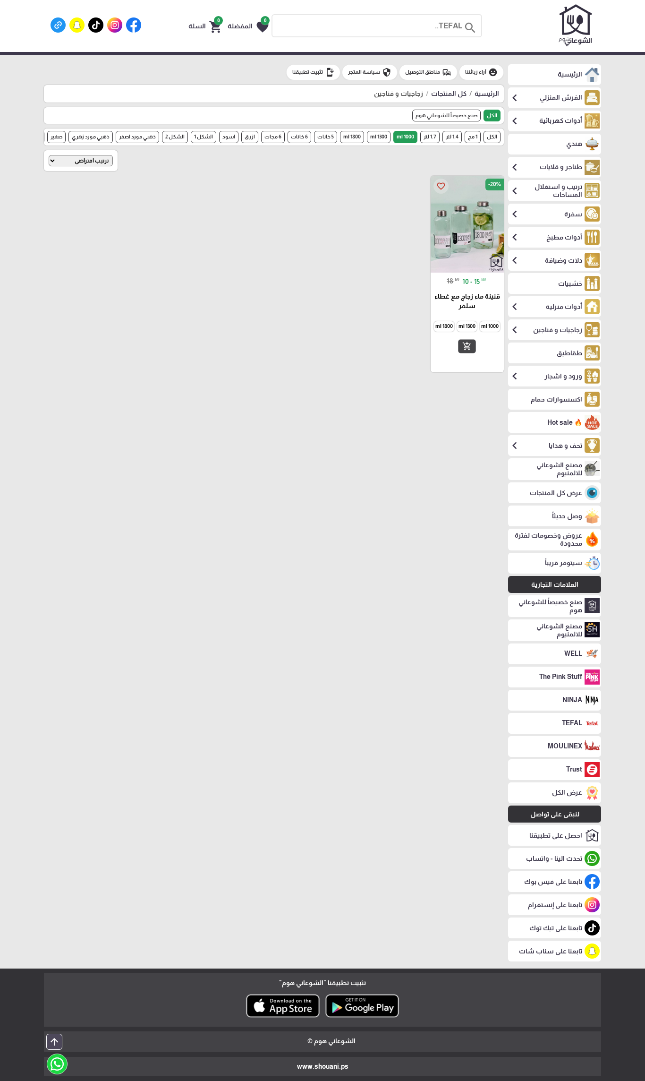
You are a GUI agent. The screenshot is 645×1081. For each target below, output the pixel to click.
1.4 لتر (452, 136)
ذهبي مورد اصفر (137, 136)
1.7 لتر (430, 136)
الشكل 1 (203, 136)
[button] (248, 26)
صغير (56, 136)
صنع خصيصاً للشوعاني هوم (446, 115)
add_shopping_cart (467, 346)
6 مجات (272, 136)
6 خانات (299, 136)
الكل (492, 115)
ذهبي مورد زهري (91, 136)
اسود (228, 136)
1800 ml (352, 136)
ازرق (250, 136)
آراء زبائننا (481, 72)
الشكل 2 (175, 136)
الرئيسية (487, 93)
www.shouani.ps (322, 1066)
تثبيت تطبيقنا (313, 72)
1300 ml (378, 136)
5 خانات (325, 136)
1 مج (472, 136)
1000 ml (405, 136)
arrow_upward (54, 1041)
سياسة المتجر (369, 72)
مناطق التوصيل (428, 72)
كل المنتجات (449, 93)
